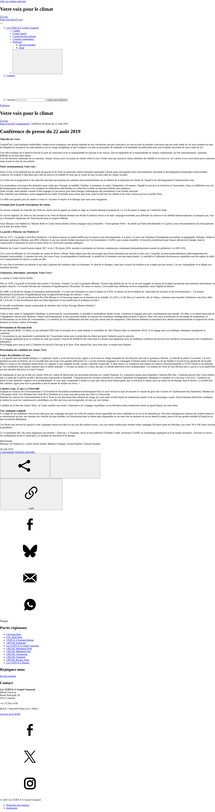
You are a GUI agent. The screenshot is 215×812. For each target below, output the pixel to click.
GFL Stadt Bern (14, 637)
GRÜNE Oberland (15, 657)
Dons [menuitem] (21, 47)
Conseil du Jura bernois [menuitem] (24, 36)
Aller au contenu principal (13, 1)
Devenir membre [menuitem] (27, 44)
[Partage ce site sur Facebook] (107, 525)
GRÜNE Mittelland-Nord (19, 648)
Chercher (10, 99)
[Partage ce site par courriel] (107, 578)
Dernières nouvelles (25, 452)
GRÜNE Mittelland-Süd (18, 651)
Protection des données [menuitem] (17, 805)
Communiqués (22, 123)
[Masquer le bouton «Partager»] (75, 466)
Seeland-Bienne (20, 640)
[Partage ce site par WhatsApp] (107, 605)
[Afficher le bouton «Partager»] (25, 466)
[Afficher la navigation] (1, 23)
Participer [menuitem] (17, 42)
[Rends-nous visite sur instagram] (107, 784)
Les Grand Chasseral (22, 645)
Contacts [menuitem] (10, 75)
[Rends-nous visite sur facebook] (107, 730)
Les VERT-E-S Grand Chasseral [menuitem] (22, 27)
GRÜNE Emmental (16, 643)
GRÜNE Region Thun (17, 660)
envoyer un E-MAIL (10, 714)
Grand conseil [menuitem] (19, 33)
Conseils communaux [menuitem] (23, 39)
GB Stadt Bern (13, 634)
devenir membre (8, 676)
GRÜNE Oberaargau (17, 654)
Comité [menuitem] (16, 30)
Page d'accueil (7, 123)
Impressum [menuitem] (11, 808)
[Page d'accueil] (4, 16)
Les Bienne (17, 662)
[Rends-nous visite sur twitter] (107, 757)
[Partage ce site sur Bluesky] (107, 551)
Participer (4, 105)
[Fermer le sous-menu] (37, 61)
